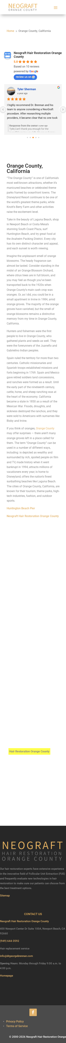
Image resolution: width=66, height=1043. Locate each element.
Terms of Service (17, 1026)
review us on (23, 76)
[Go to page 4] (35, 137)
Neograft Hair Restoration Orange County (33, 516)
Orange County (45, 428)
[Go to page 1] (27, 137)
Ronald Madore (27, 89)
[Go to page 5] (38, 137)
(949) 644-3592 (9, 941)
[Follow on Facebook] (33, 1012)
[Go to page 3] (33, 137)
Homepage (6, 975)
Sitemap (5, 895)
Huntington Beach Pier (21, 508)
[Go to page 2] (30, 137)
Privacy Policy (15, 1021)
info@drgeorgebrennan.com (16, 956)
